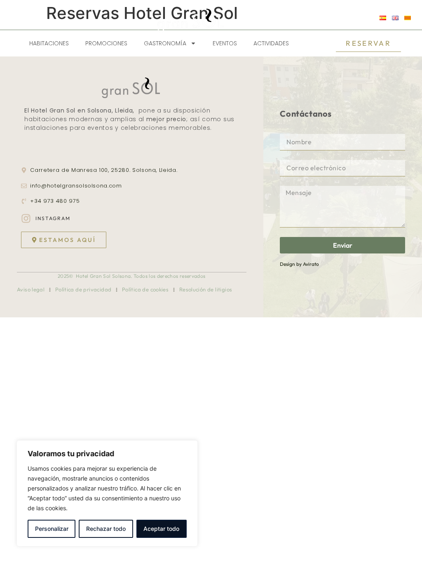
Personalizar (51, 528)
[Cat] (407, 18)
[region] (107, 493)
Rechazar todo (106, 528)
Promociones (106, 43)
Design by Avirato (299, 264)
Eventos (225, 43)
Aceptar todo (161, 528)
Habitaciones (49, 43)
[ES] (383, 18)
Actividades (271, 43)
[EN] (395, 18)
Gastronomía (165, 43)
